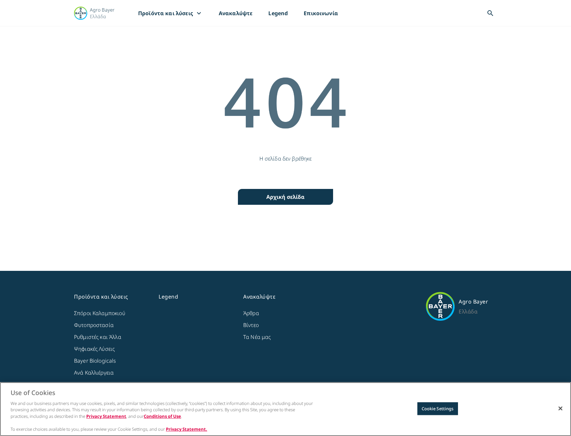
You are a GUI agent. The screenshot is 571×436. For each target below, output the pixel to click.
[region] (285, 409)
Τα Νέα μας (257, 337)
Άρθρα (251, 313)
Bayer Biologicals (95, 360)
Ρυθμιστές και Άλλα (97, 337)
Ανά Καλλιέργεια (94, 372)
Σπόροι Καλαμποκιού (99, 313)
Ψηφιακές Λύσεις (94, 348)
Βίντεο (251, 325)
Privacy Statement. (186, 429)
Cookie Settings (438, 408)
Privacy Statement (106, 416)
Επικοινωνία (321, 13)
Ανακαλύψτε (236, 13)
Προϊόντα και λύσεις (170, 13)
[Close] (560, 408)
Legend (278, 13)
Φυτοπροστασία (94, 325)
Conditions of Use (162, 416)
